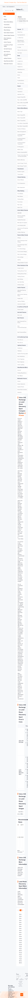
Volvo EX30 (21, 930)
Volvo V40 (21, 934)
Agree (21, 994)
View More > (21, 811)
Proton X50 (21, 936)
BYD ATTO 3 (21, 962)
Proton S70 (21, 942)
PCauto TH (17, 976)
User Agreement (21, 979)
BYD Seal (21, 950)
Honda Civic (21, 940)
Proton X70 (21, 954)
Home (4, 6)
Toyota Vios (21, 958)
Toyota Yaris (21, 946)
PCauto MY (19, 976)
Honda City (21, 944)
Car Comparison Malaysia (12, 6)
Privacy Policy (16, 979)
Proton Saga (21, 948)
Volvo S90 (21, 924)
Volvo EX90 (21, 916)
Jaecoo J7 (21, 938)
